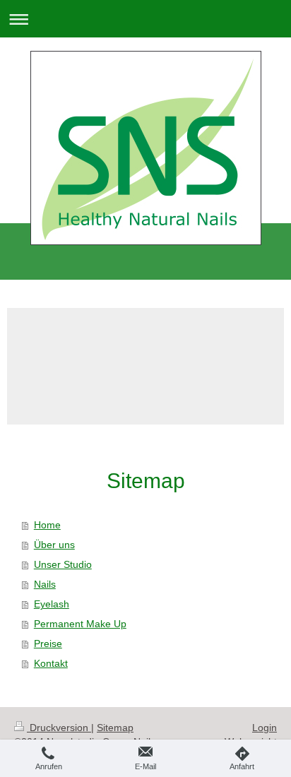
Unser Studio (63, 564)
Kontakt (51, 663)
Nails (45, 584)
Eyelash (51, 604)
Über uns (54, 544)
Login (264, 727)
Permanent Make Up (80, 623)
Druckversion (59, 727)
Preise (48, 643)
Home (47, 524)
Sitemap (115, 727)
